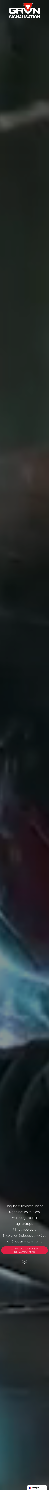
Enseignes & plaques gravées (24, 1235)
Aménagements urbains (24, 1241)
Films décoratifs (24, 1229)
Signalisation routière (24, 1212)
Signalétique (24, 1224)
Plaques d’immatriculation (24, 1206)
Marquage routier (24, 1218)
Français (35, 1488)
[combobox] (37, 1487)
